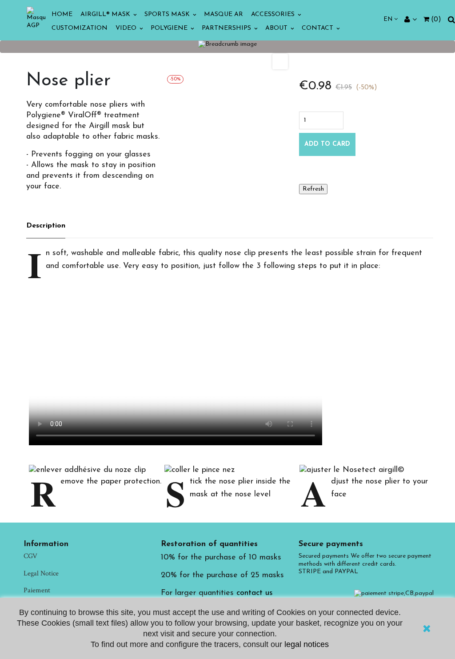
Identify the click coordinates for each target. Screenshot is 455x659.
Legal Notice (41, 573)
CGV (30, 556)
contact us (254, 593)
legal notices (306, 644)
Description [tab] (45, 225)
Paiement (37, 590)
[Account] (410, 20)
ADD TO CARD (327, 144)
